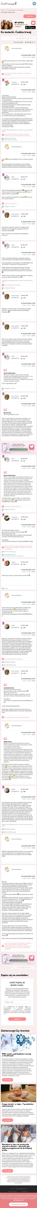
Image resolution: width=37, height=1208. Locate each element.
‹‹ (11, 38)
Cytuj (23, 57)
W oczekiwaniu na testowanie (15, 10)
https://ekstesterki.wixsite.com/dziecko (13, 556)
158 (28, 38)
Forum (2, 10)
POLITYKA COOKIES (12, 1191)
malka (13, 625)
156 (22, 38)
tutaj (5, 1014)
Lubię (28, 57)
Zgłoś (33, 57)
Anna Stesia (15, 214)
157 (25, 38)
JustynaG (14, 517)
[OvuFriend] (8, 5)
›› (33, 38)
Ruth (12, 177)
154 (17, 38)
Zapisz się (17, 1019)
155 (20, 38)
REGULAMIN (24, 1191)
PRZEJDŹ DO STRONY (18, 1204)
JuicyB (13, 562)
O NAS (12, 1188)
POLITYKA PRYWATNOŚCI (21, 1188)
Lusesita (14, 82)
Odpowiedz (30, 16)
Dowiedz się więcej (18, 1200)
